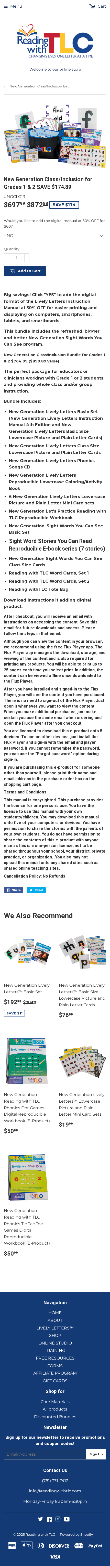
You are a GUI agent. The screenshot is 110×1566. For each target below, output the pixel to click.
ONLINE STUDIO (55, 1343)
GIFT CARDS (55, 1380)
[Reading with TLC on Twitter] (40, 1519)
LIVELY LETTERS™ (55, 1328)
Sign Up (96, 1454)
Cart (101, 6)
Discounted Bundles (55, 1416)
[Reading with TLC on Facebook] (49, 1519)
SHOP (55, 1335)
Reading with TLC (40, 1534)
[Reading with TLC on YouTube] (67, 1519)
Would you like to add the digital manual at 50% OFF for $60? (54, 223)
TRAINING (55, 1350)
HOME (55, 1312)
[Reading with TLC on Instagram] (58, 1519)
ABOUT (55, 1320)
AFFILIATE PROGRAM (55, 1373)
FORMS (55, 1365)
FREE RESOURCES (55, 1358)
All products (55, 1409)
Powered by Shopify (76, 1534)
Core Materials (55, 1401)
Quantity (11, 249)
